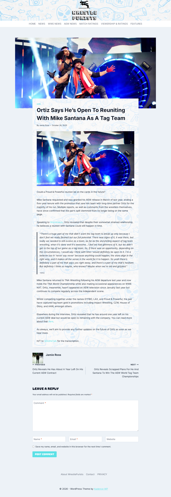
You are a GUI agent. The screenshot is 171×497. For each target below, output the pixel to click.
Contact (90, 474)
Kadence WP (101, 489)
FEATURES (136, 23)
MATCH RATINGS (88, 23)
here (50, 321)
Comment (40, 403)
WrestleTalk (50, 341)
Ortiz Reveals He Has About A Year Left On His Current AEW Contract (57, 369)
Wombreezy (56, 222)
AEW (39, 104)
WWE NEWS (54, 23)
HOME (32, 23)
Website (111, 439)
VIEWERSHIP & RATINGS (114, 23)
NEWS (41, 23)
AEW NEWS (70, 23)
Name (38, 439)
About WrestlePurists (72, 474)
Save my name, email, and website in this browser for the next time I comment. (73, 446)
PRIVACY (102, 474)
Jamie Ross (44, 125)
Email (74, 439)
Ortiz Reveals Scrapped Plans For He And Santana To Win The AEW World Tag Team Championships (116, 371)
